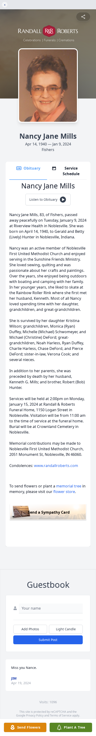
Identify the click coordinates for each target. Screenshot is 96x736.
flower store (64, 491)
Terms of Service (61, 715)
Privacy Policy (35, 715)
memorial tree (68, 486)
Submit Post (48, 639)
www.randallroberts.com (56, 465)
